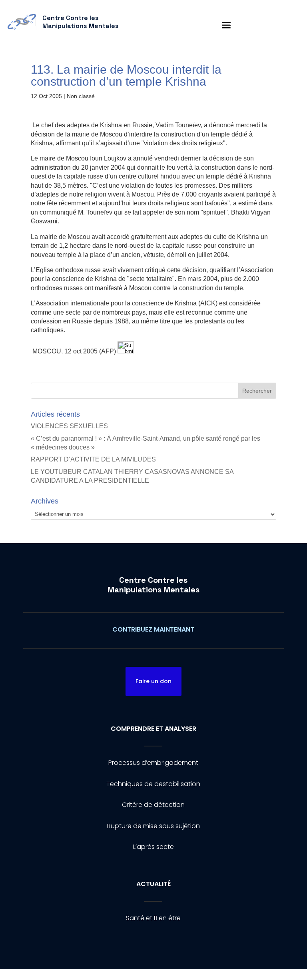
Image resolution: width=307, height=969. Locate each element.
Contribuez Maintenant (153, 629)
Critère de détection (153, 804)
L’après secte (153, 846)
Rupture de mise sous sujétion (153, 826)
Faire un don (153, 681)
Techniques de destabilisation (153, 783)
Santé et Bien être (153, 918)
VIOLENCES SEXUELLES (69, 426)
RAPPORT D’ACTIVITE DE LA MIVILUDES (93, 459)
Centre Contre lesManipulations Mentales (153, 585)
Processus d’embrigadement (153, 762)
